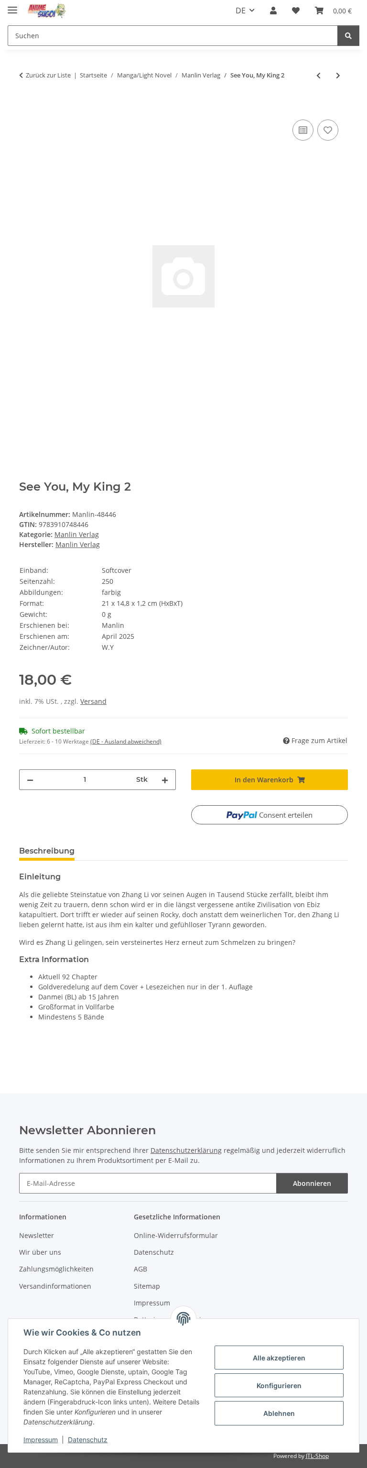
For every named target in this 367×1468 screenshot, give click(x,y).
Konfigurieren (279, 1385)
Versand (93, 701)
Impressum (40, 1439)
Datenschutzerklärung (186, 1150)
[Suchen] (348, 35)
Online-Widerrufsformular (176, 1235)
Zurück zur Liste (48, 75)
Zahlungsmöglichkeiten (56, 1268)
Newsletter (36, 1235)
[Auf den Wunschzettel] (327, 130)
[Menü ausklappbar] (12, 6)
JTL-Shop (317, 1456)
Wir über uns (40, 1252)
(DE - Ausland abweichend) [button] (126, 741)
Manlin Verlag (76, 534)
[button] (273, 10)
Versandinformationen (55, 1286)
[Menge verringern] (30, 779)
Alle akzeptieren (279, 1358)
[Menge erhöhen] (164, 779)
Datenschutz (88, 1439)
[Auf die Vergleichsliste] (302, 130)
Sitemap (147, 1286)
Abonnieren (312, 1183)
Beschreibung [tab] (47, 850)
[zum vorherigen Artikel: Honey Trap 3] (318, 75)
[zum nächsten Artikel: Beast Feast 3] (338, 75)
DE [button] (241, 10)
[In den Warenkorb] (26, 106)
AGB (140, 1268)
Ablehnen (279, 1413)
